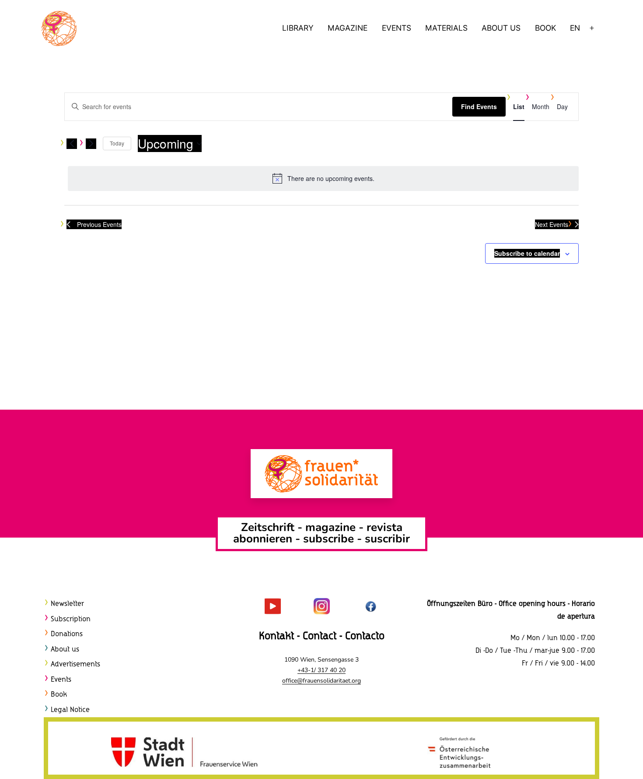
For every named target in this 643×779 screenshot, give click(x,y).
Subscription (71, 619)
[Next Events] (91, 143)
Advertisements (75, 664)
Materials (446, 27)
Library (298, 27)
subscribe (328, 538)
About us (501, 27)
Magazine (347, 27)
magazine (332, 527)
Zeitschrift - (273, 527)
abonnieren (262, 538)
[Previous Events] (71, 143)
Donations (67, 634)
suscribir (387, 538)
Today (117, 143)
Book (545, 27)
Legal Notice (70, 710)
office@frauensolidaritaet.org (321, 680)
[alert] (323, 178)
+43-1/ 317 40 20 (321, 670)
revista (384, 527)
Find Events (479, 106)
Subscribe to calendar (527, 253)
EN (575, 27)
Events (396, 27)
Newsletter (67, 604)
